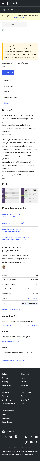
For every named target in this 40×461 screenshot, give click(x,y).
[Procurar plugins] (25, 24)
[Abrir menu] (36, 3)
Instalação (8, 92)
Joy (6, 67)
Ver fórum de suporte (10, 341)
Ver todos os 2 (33, 298)
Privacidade (6, 385)
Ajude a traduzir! (20, 17)
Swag (24, 404)
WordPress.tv (8, 404)
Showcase (25, 374)
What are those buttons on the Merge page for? (11, 230)
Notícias (5, 378)
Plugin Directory (7, 10)
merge (24, 303)
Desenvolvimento (11, 97)
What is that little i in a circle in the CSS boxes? (11, 215)
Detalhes (7, 81)
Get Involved (26, 392)
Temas (23, 378)
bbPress (6, 418)
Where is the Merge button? (13, 223)
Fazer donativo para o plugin (13, 361)
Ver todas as (33, 325)
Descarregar (8, 72)
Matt (5, 414)
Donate (25, 400)
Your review (6, 325)
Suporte (7, 103)
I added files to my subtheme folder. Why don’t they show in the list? (16, 238)
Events (24, 396)
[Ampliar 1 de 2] (16, 191)
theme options (32, 303)
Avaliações (8, 86)
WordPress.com (9, 411)
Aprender (5, 392)
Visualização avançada (11, 309)
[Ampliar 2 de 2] (35, 191)
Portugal (10, 432)
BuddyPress (8, 422)
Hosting (5, 382)
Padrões (24, 385)
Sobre (4, 374)
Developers (6, 400)
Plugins (24, 382)
